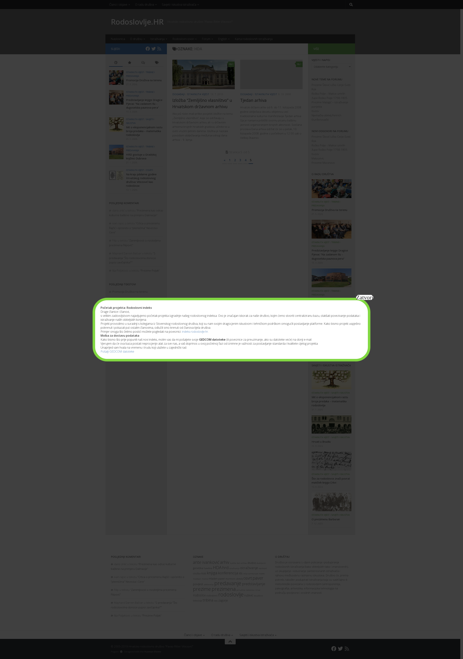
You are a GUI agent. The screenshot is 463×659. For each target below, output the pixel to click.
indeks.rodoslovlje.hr (195, 332)
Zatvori (364, 297)
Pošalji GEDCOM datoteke (117, 351)
